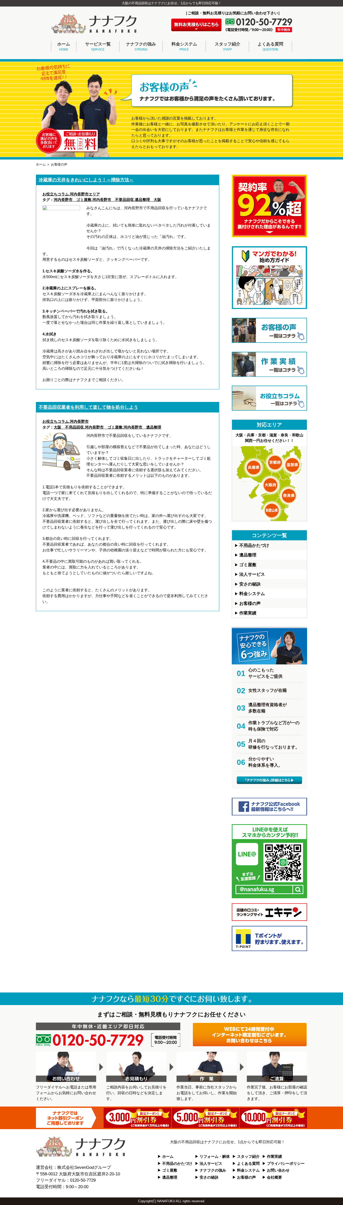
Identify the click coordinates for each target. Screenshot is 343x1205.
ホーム (63, 46)
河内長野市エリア (85, 194)
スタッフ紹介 (227, 46)
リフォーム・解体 (215, 1156)
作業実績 (247, 613)
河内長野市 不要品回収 (113, 199)
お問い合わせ (278, 1170)
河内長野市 (79, 421)
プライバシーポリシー (286, 1163)
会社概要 (274, 1177)
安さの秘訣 (250, 584)
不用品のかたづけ (177, 1163)
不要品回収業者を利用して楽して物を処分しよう (88, 407)
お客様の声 (250, 603)
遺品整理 (247, 555)
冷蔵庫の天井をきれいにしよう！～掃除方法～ (86, 179)
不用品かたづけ (254, 545)
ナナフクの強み (141, 46)
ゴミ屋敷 (247, 564)
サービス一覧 (98, 46)
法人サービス (252, 574)
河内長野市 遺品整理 (142, 427)
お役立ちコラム (55, 194)
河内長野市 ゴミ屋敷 (72, 199)
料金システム (184, 46)
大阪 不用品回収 (69, 427)
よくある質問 (270, 46)
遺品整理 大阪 (148, 199)
